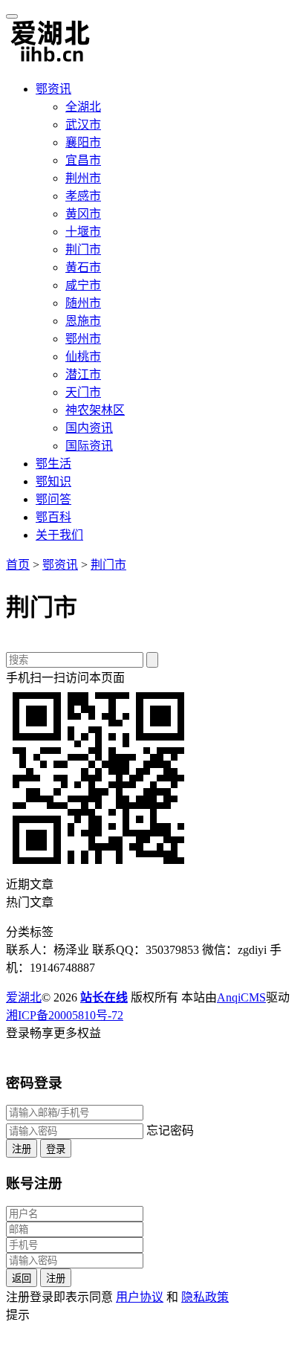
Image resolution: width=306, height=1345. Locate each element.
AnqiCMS (241, 997)
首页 (18, 564)
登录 (55, 1149)
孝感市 (83, 196)
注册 (21, 1149)
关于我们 (59, 535)
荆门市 (83, 249)
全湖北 (83, 106)
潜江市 (83, 374)
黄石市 (83, 267)
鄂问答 (53, 499)
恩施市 (83, 321)
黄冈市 (83, 213)
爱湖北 (24, 997)
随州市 (83, 303)
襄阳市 (83, 142)
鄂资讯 (53, 89)
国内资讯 (89, 428)
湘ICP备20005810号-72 (64, 1015)
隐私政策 (205, 1297)
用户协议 (139, 1297)
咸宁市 (83, 285)
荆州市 (83, 178)
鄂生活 (53, 463)
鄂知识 (53, 481)
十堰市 (83, 231)
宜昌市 (83, 160)
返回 (21, 1278)
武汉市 (83, 124)
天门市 (83, 392)
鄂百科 (53, 517)
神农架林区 (95, 410)
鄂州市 (83, 338)
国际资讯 (89, 445)
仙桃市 (83, 356)
